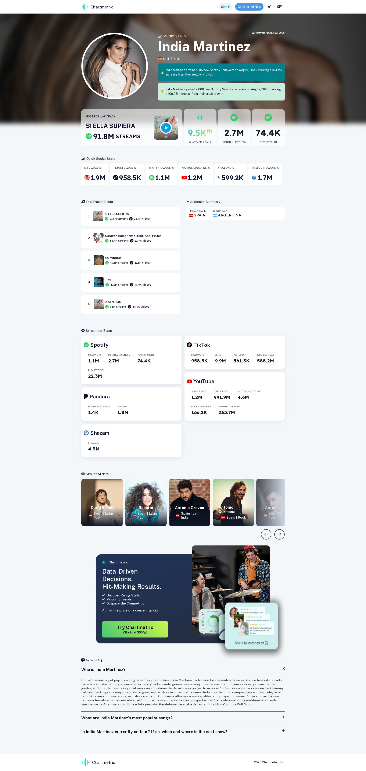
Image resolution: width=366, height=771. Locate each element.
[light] (269, 7)
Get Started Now (249, 6)
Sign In (225, 6)
